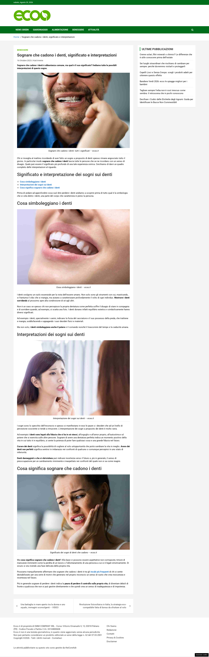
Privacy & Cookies (115, 637)
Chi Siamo (111, 626)
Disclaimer (112, 641)
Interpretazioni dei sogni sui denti (36, 184)
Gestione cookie (201, 655)
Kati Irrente (38, 60)
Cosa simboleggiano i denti (33, 181)
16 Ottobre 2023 (24, 60)
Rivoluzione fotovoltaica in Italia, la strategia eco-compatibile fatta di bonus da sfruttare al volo (102, 606)
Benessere (78, 29)
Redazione (111, 630)
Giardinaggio (40, 29)
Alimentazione (60, 29)
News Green (22, 29)
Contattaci (57, 638)
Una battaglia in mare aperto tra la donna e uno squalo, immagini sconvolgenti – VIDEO (43, 606)
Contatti (110, 634)
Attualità (93, 29)
